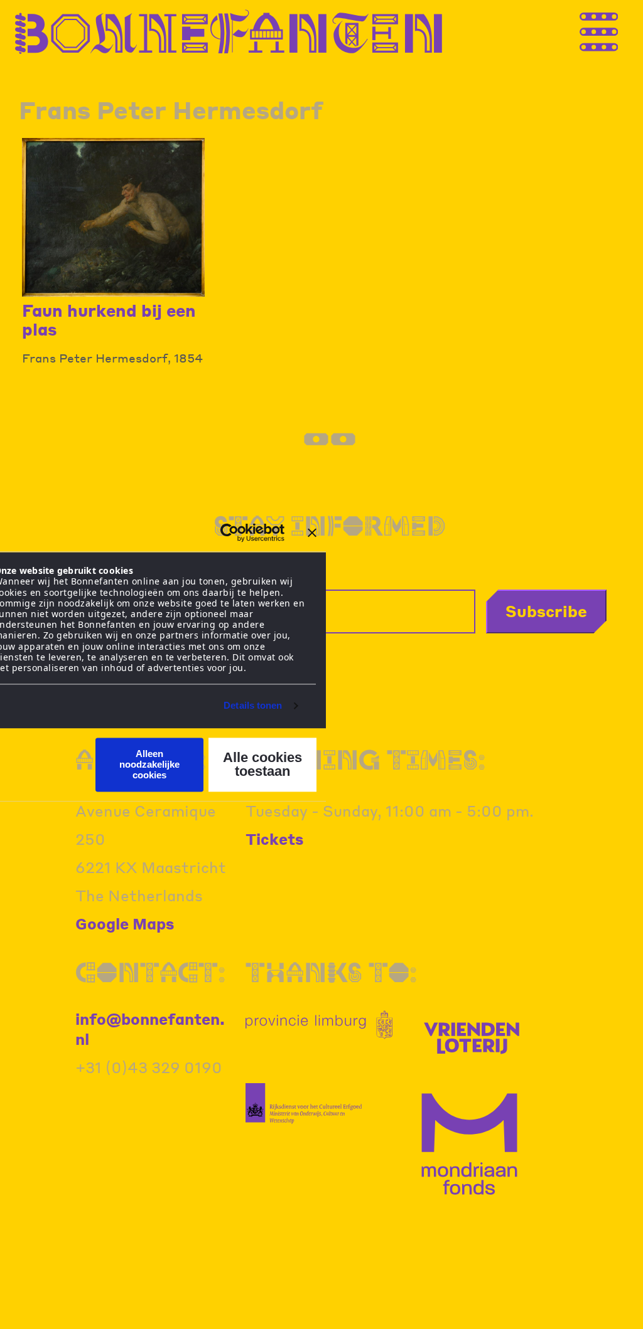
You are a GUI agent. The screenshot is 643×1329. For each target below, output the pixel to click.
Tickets (275, 839)
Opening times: (365, 759)
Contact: (150, 972)
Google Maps (125, 923)
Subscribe (546, 611)
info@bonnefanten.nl (150, 1029)
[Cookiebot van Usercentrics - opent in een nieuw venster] (229, 532)
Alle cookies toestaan (262, 764)
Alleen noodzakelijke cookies (149, 764)
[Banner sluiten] (312, 532)
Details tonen (253, 706)
